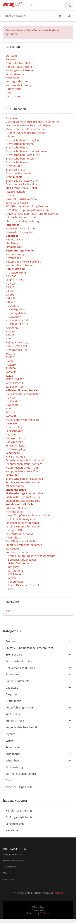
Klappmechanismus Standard (24, 464)
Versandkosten (15, 74)
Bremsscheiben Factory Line (23, 140)
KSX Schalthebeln (16, 456)
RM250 (10, 361)
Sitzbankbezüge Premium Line (24, 493)
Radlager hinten (16, 438)
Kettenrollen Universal (19, 265)
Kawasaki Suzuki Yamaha (21, 199)
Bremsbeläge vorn (17, 169)
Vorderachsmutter (17, 552)
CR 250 (10, 291)
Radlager (11, 434)
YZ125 (9, 375)
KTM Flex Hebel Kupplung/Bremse (27, 206)
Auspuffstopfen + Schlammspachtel (28, 515)
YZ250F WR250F (15, 383)
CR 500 (10, 294)
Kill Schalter (15, 574)
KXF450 (10, 335)
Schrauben (12, 760)
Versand (59, 892)
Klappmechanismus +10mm (23, 467)
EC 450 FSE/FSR (15, 280)
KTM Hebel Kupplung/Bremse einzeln (29, 210)
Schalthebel (13, 754)
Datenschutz (13, 89)
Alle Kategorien (17, 15)
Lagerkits (11, 734)
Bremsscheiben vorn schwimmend (27, 151)
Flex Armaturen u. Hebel (21, 667)
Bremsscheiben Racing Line (23, 155)
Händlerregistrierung (19, 66)
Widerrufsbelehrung (18, 85)
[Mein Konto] (69, 15)
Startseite (12, 55)
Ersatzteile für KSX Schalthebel (25, 460)
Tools (10, 589)
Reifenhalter (15, 581)
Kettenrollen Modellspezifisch (24, 261)
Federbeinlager (15, 427)
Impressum (13, 96)
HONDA (10, 283)
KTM (8, 339)
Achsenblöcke (14, 511)
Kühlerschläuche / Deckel (21, 727)
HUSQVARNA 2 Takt (18, 324)
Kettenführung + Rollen (20, 707)
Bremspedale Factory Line (22, 180)
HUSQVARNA (13, 316)
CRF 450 (10, 302)
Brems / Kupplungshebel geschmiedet (31, 556)
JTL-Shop (44, 913)
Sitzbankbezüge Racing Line (23, 500)
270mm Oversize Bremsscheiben (26, 132)
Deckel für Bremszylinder (21, 519)
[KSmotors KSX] (13, 4)
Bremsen (11, 641)
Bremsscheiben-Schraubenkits (25, 478)
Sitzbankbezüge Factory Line (23, 497)
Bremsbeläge (14, 166)
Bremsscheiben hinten (20, 144)
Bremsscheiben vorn (18, 147)
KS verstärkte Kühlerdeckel (22, 419)
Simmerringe (14, 247)
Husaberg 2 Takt (16, 309)
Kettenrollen (13, 258)
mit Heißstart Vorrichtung (21, 217)
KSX (8, 610)
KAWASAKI (12, 327)
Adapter (11, 136)
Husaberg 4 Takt (16, 313)
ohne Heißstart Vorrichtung (22, 221)
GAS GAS (11, 276)
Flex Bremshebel (16, 191)
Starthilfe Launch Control (23, 585)
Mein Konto (13, 59)
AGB (8, 92)
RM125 (10, 357)
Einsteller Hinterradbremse (22, 523)
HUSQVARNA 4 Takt (18, 320)
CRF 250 (10, 298)
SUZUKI (10, 353)
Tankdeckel (13, 548)
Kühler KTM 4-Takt (17, 342)
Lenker (11, 578)
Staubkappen (14, 243)
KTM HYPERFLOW (16, 350)
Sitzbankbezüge (15, 767)
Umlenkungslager (16, 449)
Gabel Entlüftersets (19, 563)
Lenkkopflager (14, 431)
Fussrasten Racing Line (20, 232)
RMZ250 (11, 364)
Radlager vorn (14, 442)
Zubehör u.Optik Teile (19, 787)
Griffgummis (15, 570)
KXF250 (10, 331)
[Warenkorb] (60, 15)
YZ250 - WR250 (15, 379)
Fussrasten (12, 674)
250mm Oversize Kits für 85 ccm (26, 129)
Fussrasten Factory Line (20, 228)
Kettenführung (15, 254)
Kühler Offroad (15, 720)
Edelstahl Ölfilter (16, 508)
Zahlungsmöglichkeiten (20, 70)
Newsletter (12, 77)
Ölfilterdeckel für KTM (19, 534)
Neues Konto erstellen (19, 63)
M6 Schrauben (15, 486)
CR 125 (10, 287)
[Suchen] (69, 5)
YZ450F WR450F (15, 386)
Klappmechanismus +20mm (23, 471)
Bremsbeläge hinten (18, 173)
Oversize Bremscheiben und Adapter (28, 125)
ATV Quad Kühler (16, 272)
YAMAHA (11, 372)
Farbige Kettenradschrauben (23, 482)
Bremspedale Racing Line (21, 184)
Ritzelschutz (13, 537)
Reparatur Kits (15, 239)
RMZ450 (11, 368)
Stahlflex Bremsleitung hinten (24, 545)
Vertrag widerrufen (17, 81)
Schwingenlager (15, 445)
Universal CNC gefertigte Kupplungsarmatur (33, 213)
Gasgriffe (13, 567)
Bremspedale (14, 654)
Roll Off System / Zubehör (21, 541)
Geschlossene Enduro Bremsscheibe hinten (33, 121)
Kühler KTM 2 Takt (17, 346)
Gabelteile (12, 687)
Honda (10, 195)
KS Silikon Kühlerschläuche (22, 394)
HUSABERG (12, 305)
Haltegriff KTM (15, 530)
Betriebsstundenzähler (21, 559)
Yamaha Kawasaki (17, 202)
